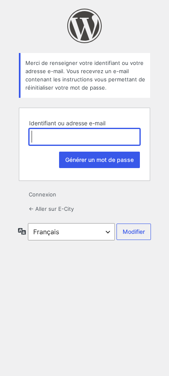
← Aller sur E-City (51, 208)
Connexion (42, 194)
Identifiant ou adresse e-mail (67, 123)
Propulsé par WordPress (84, 26)
